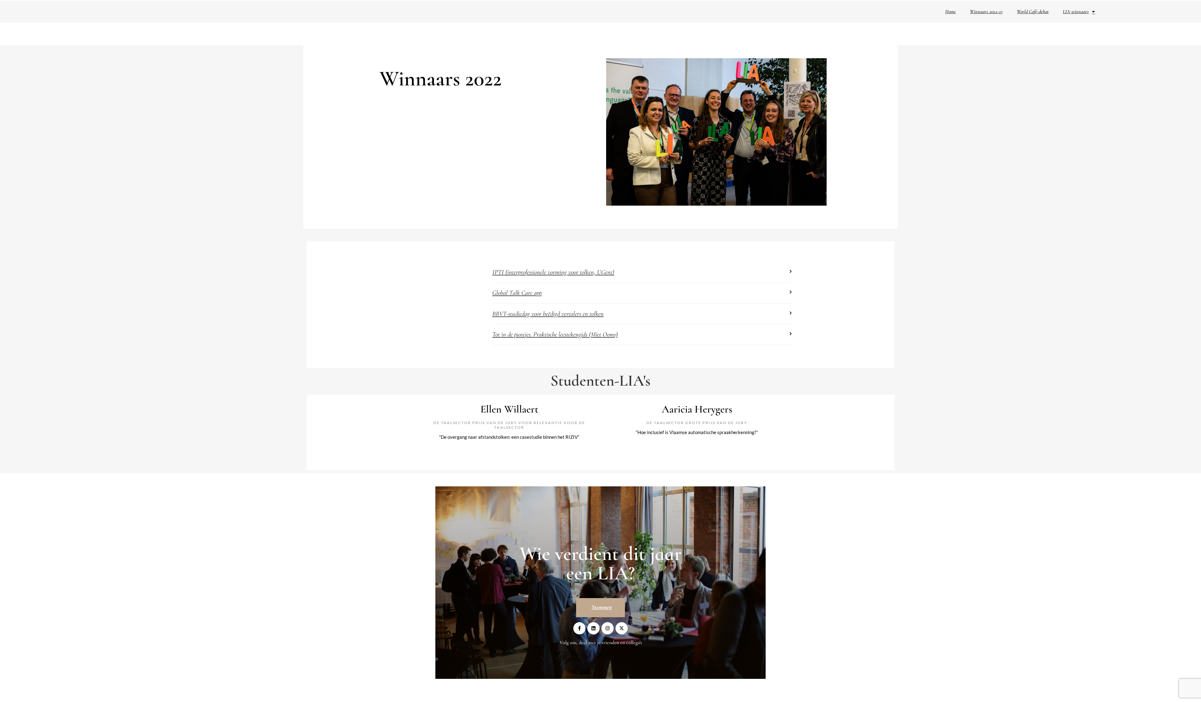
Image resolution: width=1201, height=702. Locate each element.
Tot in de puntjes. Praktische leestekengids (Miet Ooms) (555, 334)
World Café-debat (1033, 11)
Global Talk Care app (517, 293)
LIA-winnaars (1076, 11)
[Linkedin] (593, 628)
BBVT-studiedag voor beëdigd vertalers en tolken (548, 314)
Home (950, 11)
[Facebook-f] (579, 628)
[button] (642, 273)
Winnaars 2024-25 (986, 11)
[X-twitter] (622, 628)
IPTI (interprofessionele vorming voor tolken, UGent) (553, 272)
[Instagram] (607, 628)
